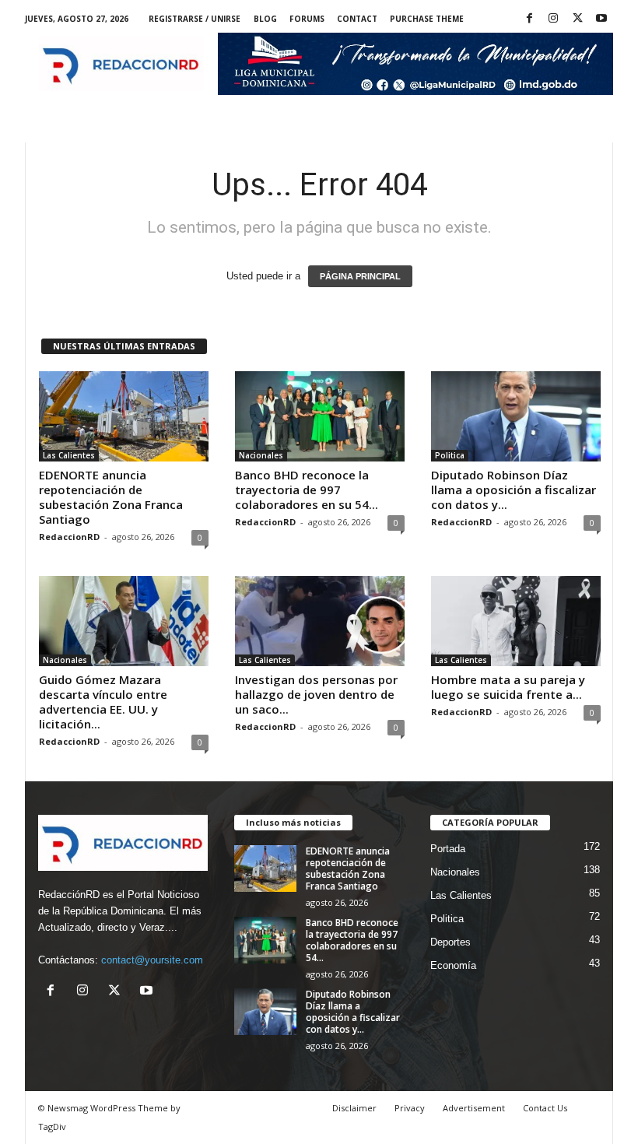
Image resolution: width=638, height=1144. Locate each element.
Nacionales (261, 455)
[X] (577, 19)
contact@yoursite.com (152, 960)
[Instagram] (553, 19)
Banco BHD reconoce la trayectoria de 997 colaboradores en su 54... (306, 489)
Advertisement (474, 1108)
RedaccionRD (69, 536)
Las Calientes (69, 455)
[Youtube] (601, 19)
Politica (449, 455)
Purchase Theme (427, 18)
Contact (357, 18)
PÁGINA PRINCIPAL (360, 276)
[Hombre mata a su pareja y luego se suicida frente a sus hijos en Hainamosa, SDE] (516, 621)
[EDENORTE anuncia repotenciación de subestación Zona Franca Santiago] (124, 416)
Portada (447, 848)
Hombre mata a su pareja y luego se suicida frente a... (508, 687)
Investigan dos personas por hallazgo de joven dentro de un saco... (316, 694)
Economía (453, 965)
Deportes (450, 942)
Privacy (409, 1108)
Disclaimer (354, 1108)
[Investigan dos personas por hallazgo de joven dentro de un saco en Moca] (320, 621)
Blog (265, 18)
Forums (306, 18)
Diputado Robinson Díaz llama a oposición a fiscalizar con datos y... (513, 489)
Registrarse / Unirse (194, 18)
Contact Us (545, 1108)
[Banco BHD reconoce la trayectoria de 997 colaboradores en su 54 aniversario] (320, 416)
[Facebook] (529, 19)
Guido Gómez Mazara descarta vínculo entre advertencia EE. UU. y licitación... (103, 702)
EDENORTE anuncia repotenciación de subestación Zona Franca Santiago (111, 497)
